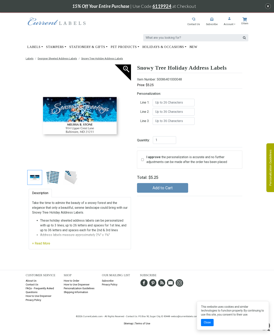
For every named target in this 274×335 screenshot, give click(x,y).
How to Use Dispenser (38, 295)
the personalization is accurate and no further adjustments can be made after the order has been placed (186, 159)
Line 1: (144, 102)
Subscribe (108, 280)
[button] (229, 21)
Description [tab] (40, 193)
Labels (29, 58)
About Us (31, 280)
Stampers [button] (55, 47)
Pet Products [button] (124, 47)
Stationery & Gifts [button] (87, 47)
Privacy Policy (33, 299)
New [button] (193, 47)
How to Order (71, 280)
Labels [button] (34, 47)
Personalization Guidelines (79, 288)
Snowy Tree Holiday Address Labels (102, 58)
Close (207, 322)
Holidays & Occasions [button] (163, 47)
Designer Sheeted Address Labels (57, 58)
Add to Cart (162, 187)
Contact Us (32, 284)
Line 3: (144, 121)
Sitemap (128, 323)
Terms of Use (142, 323)
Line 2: (144, 112)
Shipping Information (76, 292)
